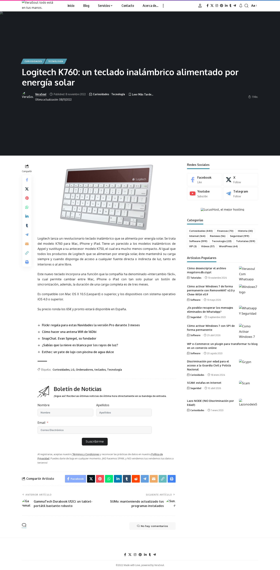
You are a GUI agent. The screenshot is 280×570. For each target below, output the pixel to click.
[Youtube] (204, 193)
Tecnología (55, 61)
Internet (197, 235)
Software (198, 241)
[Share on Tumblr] (26, 225)
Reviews (217, 235)
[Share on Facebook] (26, 179)
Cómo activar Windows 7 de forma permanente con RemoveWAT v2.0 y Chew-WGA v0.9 (211, 290)
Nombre (44, 405)
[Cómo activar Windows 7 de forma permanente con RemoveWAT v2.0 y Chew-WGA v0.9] (248, 291)
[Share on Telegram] (26, 234)
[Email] (26, 243)
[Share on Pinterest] (26, 197)
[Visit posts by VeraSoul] (27, 97)
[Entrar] (200, 6)
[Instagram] (216, 5)
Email (41, 423)
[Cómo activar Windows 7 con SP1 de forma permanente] (248, 331)
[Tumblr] (230, 5)
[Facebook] (208, 5)
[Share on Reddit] (136, 479)
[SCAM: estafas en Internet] (248, 388)
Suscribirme (95, 441)
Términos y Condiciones (85, 454)
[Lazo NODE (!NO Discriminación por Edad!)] (248, 406)
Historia (245, 230)
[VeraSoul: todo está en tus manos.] (39, 5)
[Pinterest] (221, 5)
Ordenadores (84, 369)
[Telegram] (234, 5)
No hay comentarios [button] (154, 526)
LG (72, 369)
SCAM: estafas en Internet (204, 382)
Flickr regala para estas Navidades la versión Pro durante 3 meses (91, 325)
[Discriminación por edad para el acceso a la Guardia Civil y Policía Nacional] (248, 366)
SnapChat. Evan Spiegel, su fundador (69, 338)
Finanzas (225, 230)
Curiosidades (33, 61)
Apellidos (102, 405)
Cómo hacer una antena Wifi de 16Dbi (69, 332)
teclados (100, 369)
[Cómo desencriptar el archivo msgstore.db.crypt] (248, 273)
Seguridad (239, 235)
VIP (193, 246)
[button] (163, 5)
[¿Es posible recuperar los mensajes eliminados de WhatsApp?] (248, 313)
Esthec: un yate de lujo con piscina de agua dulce (78, 352)
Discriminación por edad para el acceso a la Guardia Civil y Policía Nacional (209, 365)
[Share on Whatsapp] (26, 207)
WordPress (228, 246)
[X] (212, 5)
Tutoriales (245, 241)
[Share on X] (26, 188)
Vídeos (207, 246)
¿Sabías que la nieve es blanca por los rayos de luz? (80, 345)
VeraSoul (40, 94)
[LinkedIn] (226, 5)
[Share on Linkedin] (26, 216)
